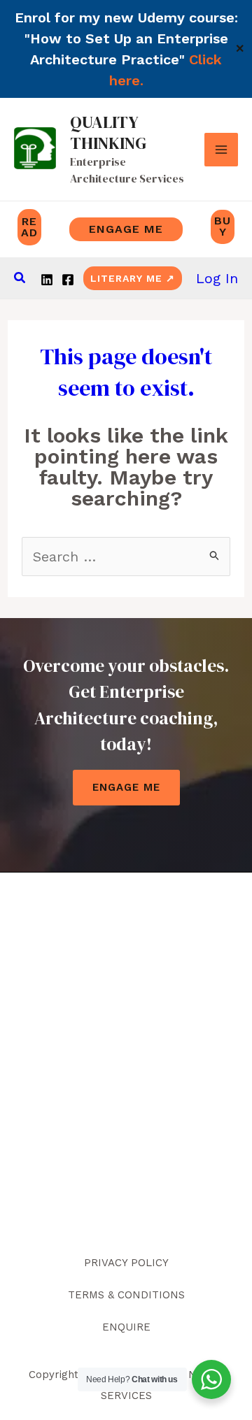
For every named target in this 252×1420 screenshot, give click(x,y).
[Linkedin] (47, 279)
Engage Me (126, 787)
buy (222, 226)
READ (29, 227)
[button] (20, 278)
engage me (126, 229)
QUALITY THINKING (108, 132)
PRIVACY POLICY (126, 1262)
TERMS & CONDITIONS (126, 1295)
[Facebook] (68, 279)
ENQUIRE (126, 1327)
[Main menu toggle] (221, 149)
